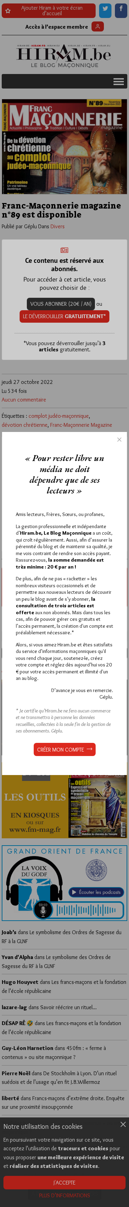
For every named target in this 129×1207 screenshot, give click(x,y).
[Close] (119, 439)
